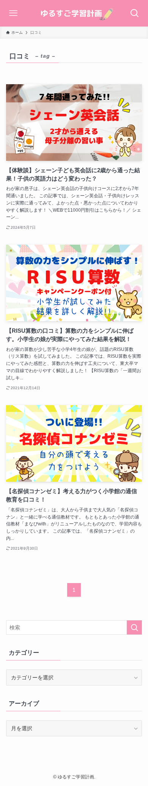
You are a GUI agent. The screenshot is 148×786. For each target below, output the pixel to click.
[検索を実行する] (134, 627)
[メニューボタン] (13, 13)
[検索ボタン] (134, 13)
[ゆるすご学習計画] (74, 13)
